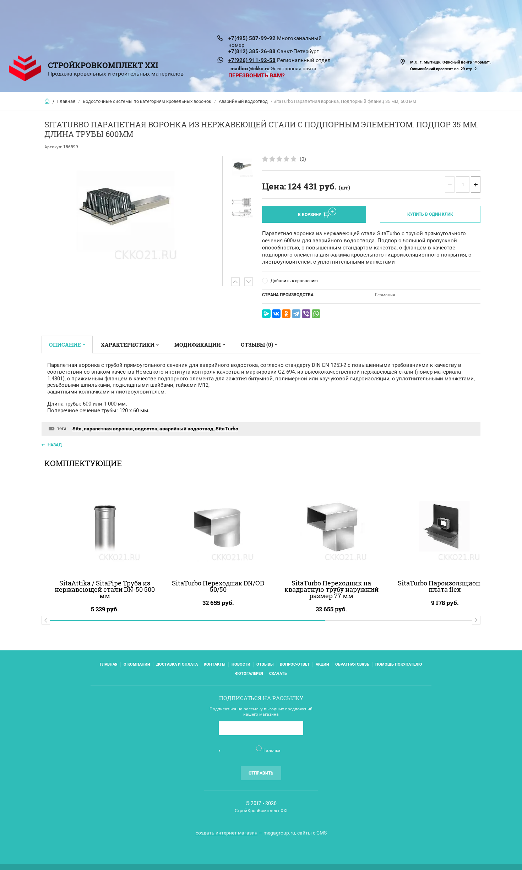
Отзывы (265, 664)
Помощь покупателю (398, 664)
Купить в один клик (430, 214)
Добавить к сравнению (294, 280)
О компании (137, 664)
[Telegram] (296, 313)
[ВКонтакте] (276, 313)
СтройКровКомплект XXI (103, 65)
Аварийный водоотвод (243, 101)
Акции (322, 664)
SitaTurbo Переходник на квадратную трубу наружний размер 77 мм (331, 589)
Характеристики (127, 344)
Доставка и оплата (177, 664)
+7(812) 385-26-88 (252, 51)
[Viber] (306, 313)
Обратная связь (352, 664)
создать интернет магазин (226, 833)
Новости (241, 664)
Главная (66, 101)
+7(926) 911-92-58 (252, 60)
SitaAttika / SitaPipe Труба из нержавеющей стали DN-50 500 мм (105, 589)
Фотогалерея (249, 673)
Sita (77, 428)
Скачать (278, 673)
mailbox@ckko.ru (250, 68)
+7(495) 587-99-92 (252, 38)
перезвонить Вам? (256, 75)
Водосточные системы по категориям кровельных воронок (147, 101)
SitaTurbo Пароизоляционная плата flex (445, 586)
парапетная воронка (108, 428)
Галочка (272, 750)
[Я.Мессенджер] (266, 313)
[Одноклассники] (286, 313)
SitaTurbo (227, 428)
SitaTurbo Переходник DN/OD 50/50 (218, 586)
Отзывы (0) (257, 344)
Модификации (197, 344)
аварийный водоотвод (186, 428)
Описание (65, 344)
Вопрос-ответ (295, 664)
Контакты (214, 664)
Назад (55, 445)
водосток (146, 428)
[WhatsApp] (316, 313)
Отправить (261, 773)
